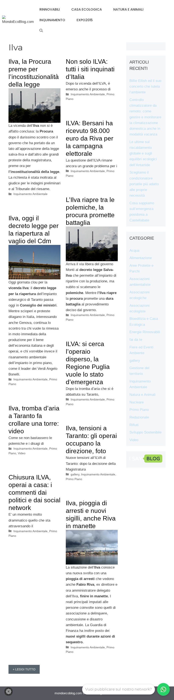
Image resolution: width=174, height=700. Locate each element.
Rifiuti (134, 425)
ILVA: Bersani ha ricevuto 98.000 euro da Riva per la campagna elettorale (89, 138)
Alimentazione (140, 258)
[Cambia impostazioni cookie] (8, 691)
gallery (75, 474)
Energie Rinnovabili (144, 332)
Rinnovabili (49, 9)
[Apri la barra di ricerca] (41, 30)
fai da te (135, 340)
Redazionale (139, 417)
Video (21, 453)
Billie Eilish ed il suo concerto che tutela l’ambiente (145, 86)
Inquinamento (52, 20)
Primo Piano (74, 479)
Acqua (134, 251)
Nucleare (136, 402)
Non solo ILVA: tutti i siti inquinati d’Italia (90, 69)
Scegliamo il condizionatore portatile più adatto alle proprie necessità (144, 183)
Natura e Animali (128, 9)
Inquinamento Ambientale (30, 194)
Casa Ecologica (86, 9)
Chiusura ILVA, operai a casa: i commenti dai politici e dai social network (34, 492)
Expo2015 (85, 20)
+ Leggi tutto (24, 669)
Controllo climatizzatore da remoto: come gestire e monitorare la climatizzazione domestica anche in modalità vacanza (145, 117)
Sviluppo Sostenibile (145, 432)
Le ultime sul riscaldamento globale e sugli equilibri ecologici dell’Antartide (143, 153)
